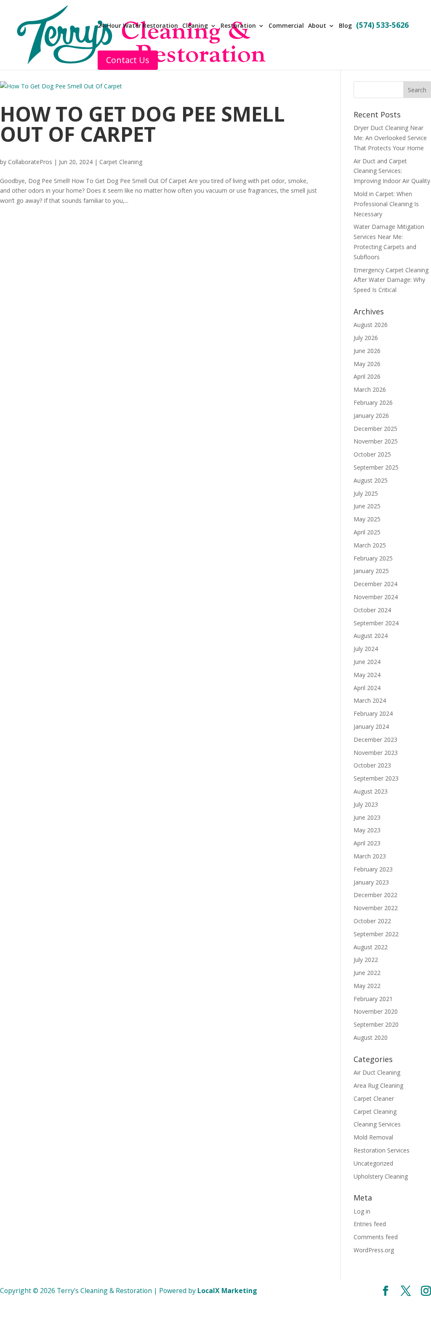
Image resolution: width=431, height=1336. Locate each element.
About (317, 26)
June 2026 (367, 351)
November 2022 (376, 908)
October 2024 (372, 610)
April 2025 (367, 532)
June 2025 (367, 506)
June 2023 (367, 817)
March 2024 (370, 700)
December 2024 (375, 584)
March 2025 (370, 545)
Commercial (286, 26)
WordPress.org (374, 1250)
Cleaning (195, 26)
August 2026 (371, 325)
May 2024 (367, 675)
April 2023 (367, 843)
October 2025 (372, 454)
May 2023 (367, 830)
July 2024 (366, 649)
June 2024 (367, 662)
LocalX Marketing (227, 1290)
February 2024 (373, 713)
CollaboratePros (30, 162)
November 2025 (376, 441)
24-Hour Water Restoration (138, 26)
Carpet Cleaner (374, 1098)
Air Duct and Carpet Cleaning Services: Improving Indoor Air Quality (392, 171)
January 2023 (371, 882)
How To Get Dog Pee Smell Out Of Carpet (142, 124)
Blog (345, 26)
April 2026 (367, 376)
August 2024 (371, 636)
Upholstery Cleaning (381, 1176)
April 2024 (367, 688)
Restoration (238, 26)
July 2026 (366, 338)
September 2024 (376, 623)
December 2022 (375, 895)
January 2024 (371, 726)
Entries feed (370, 1224)
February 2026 (373, 402)
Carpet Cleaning (120, 162)
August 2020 (371, 1037)
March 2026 (370, 389)
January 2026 (371, 416)
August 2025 (371, 480)
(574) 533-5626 (382, 26)
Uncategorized (373, 1163)
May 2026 (367, 364)
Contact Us (127, 60)
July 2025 (366, 493)
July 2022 (366, 960)
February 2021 (373, 999)
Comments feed (376, 1237)
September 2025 (376, 467)
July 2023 (366, 804)
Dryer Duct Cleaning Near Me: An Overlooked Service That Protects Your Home (390, 138)
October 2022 (372, 921)
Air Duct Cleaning (377, 1072)
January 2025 (371, 571)
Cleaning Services (377, 1124)
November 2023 (376, 753)
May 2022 (367, 986)
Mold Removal (373, 1137)
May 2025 (367, 519)
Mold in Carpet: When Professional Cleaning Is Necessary (386, 204)
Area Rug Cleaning (378, 1085)
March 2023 (370, 856)
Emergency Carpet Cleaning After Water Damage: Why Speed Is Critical (391, 280)
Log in (362, 1211)
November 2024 (376, 597)
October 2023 (372, 765)
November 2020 (376, 1011)
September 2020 (376, 1024)
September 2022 (376, 934)
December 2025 (375, 429)
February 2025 (373, 558)
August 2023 (371, 791)
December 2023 (375, 740)
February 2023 (373, 869)
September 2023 (376, 778)
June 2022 (367, 973)
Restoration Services (382, 1150)
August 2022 (371, 947)
